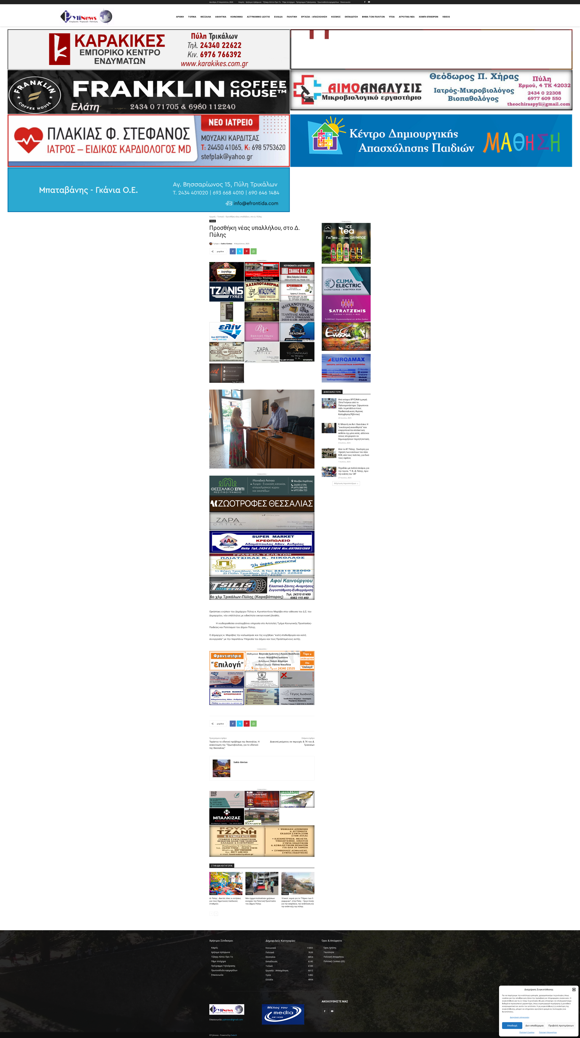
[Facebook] (364, 2)
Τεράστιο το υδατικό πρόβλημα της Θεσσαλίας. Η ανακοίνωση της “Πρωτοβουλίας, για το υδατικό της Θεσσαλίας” (234, 744)
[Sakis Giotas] (211, 243)
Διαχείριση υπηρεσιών (519, 1017)
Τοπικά (220, 216)
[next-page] (216, 914)
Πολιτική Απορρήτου (548, 1032)
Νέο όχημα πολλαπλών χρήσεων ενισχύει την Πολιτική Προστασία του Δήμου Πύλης (260, 901)
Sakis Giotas (226, 243)
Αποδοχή (512, 1025)
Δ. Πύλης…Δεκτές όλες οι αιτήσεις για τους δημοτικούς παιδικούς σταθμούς (225, 901)
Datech (234, 1035)
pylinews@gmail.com (232, 1019)
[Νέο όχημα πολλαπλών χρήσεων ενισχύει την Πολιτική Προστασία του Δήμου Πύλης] (262, 883)
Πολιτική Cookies (526, 1032)
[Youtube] (369, 2)
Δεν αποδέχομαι (534, 1025)
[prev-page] (211, 914)
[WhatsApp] (254, 251)
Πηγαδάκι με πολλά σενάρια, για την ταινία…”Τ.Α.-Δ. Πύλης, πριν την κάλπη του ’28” (353, 471)
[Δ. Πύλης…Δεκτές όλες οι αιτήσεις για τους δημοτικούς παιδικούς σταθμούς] (225, 883)
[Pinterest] (247, 251)
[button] (573, 989)
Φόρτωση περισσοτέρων (345, 483)
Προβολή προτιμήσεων (561, 1025)
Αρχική (212, 216)
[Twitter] (240, 251)
